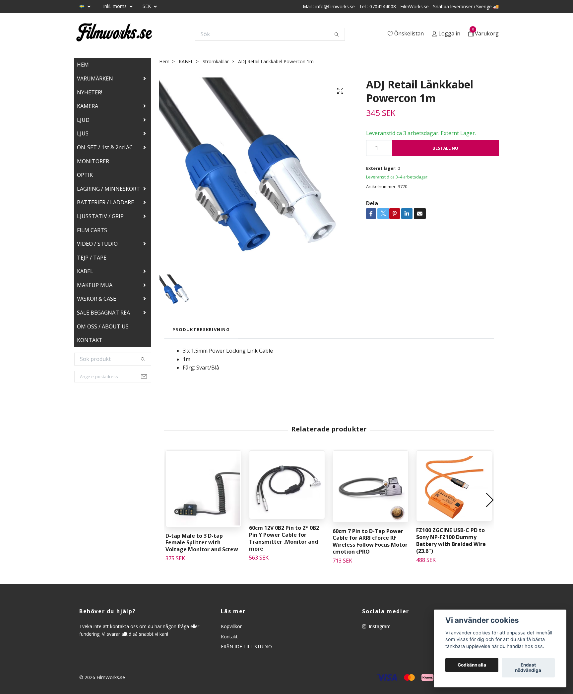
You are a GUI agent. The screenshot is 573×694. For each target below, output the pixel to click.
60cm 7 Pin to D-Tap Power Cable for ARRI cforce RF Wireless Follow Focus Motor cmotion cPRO (370, 541)
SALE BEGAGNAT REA (103, 312)
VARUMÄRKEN (95, 78)
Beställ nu (445, 148)
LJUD (83, 120)
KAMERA (87, 106)
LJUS (83, 133)
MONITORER (93, 161)
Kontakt (229, 636)
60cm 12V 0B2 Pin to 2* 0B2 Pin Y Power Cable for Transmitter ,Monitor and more (284, 538)
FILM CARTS (92, 230)
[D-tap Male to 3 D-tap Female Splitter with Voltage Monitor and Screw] (203, 488)
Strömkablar (216, 61)
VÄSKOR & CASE (96, 298)
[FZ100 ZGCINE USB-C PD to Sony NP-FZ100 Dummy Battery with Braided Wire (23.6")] (454, 486)
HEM (83, 64)
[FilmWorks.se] (114, 34)
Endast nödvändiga (528, 668)
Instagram (379, 626)
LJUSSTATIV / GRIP (100, 216)
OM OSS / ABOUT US (103, 326)
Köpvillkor (231, 626)
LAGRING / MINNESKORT (108, 188)
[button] (489, 500)
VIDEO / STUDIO (97, 243)
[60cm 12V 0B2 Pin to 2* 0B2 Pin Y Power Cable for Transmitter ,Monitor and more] (287, 485)
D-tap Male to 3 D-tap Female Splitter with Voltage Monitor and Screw (201, 542)
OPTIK (85, 174)
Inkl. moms (115, 6)
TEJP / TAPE (91, 257)
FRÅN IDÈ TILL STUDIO (246, 646)
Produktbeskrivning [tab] (201, 329)
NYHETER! (89, 92)
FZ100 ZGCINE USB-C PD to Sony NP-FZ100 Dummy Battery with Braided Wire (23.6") (451, 540)
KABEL (85, 271)
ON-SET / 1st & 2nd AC (105, 147)
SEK (147, 6)
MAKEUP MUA (94, 285)
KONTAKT (89, 340)
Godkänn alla (472, 665)
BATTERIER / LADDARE (105, 202)
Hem (164, 61)
